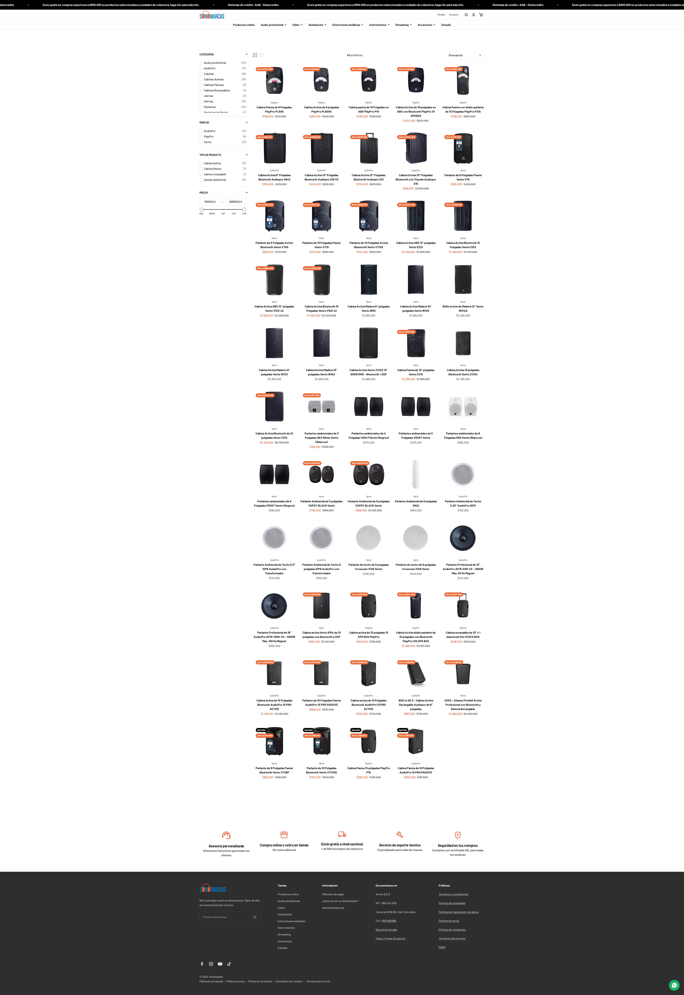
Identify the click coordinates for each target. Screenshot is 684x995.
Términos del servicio (452, 938)
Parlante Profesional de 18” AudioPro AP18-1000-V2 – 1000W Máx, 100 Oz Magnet (274, 637)
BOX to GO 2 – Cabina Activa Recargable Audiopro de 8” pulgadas (416, 705)
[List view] (262, 55)
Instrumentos (286, 927)
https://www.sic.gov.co (390, 938)
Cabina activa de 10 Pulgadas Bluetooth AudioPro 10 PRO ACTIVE (369, 705)
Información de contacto (289, 981)
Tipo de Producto (210, 154)
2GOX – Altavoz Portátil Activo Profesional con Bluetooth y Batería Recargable (463, 705)
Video (281, 907)
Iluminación (285, 914)
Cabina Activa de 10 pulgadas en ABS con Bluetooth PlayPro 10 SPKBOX (416, 111)
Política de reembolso (452, 929)
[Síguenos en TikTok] (229, 964)
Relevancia (455, 55)
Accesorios (285, 941)
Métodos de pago (333, 894)
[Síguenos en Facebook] (202, 964)
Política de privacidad (452, 903)
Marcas (204, 122)
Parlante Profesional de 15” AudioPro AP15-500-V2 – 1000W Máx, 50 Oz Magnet (463, 569)
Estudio (446, 24)
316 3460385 (388, 920)
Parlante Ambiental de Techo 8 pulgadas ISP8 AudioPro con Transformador (321, 569)
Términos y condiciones (453, 894)
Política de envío (449, 920)
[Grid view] (255, 55)
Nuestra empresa (333, 907)
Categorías (207, 54)
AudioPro (274, 170)
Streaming (284, 934)
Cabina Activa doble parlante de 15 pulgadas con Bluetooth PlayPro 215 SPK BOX (416, 637)
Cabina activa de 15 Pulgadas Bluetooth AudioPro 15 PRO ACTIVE (274, 705)
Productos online (244, 24)
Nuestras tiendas (386, 929)
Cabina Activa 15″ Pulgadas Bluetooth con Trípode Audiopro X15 (416, 179)
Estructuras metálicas (291, 921)
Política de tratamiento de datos (459, 912)
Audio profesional (289, 901)
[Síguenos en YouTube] (220, 964)
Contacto (453, 14)
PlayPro (274, 102)
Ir (226, 836)
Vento (463, 170)
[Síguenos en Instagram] (211, 964)
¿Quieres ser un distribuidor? (340, 901)
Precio (204, 192)
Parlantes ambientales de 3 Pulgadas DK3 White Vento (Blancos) (322, 438)
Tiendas (441, 14)
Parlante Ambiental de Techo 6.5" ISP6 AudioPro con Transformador (274, 569)
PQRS (442, 947)
